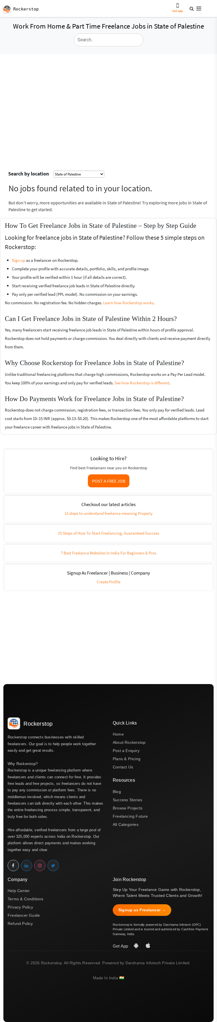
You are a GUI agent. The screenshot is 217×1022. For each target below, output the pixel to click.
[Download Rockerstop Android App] (137, 946)
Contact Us (123, 767)
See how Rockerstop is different (141, 382)
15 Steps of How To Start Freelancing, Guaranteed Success (108, 533)
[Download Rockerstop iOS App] (148, 946)
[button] (196, 8)
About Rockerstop (129, 742)
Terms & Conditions (26, 899)
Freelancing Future (130, 816)
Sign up (18, 260)
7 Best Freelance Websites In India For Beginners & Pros (108, 553)
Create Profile (108, 581)
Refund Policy (20, 923)
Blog (117, 791)
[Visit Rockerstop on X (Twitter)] (53, 865)
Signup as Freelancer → (142, 910)
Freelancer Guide (24, 915)
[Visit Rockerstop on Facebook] (13, 865)
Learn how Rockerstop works (128, 302)
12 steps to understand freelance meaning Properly (108, 513)
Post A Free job (108, 481)
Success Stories (127, 800)
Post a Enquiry (126, 750)
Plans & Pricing (126, 759)
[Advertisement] (108, 96)
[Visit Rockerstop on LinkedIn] (26, 865)
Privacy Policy (20, 907)
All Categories (125, 824)
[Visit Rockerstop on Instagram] (39, 865)
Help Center (19, 890)
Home (118, 734)
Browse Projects (127, 808)
